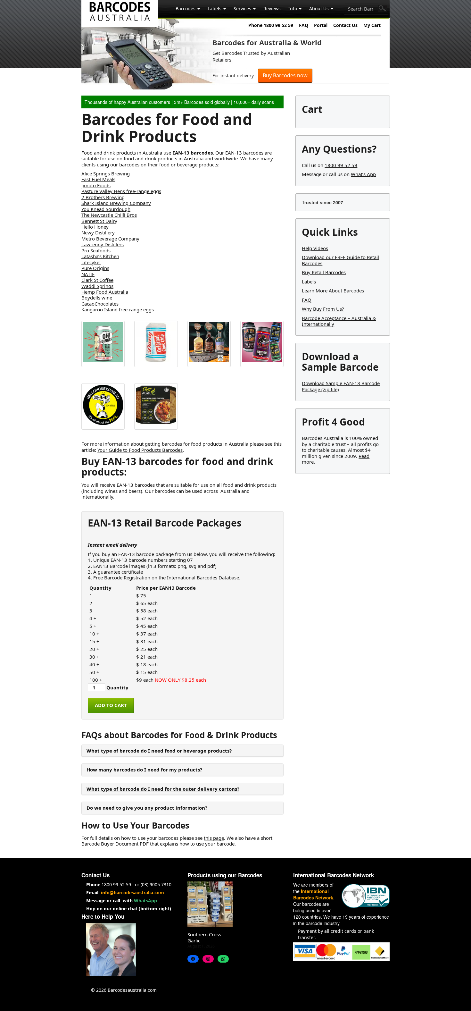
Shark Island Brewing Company (116, 203)
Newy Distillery (98, 232)
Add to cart (111, 705)
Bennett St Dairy (99, 221)
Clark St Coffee (97, 280)
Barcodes (186, 8)
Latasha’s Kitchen (100, 256)
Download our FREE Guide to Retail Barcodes (340, 260)
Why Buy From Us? (323, 309)
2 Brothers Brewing (103, 197)
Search (382, 9)
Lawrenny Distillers (102, 244)
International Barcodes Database (203, 577)
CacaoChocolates (100, 303)
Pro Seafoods (96, 250)
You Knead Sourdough (105, 209)
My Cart (372, 25)
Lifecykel (91, 262)
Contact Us (345, 25)
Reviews (272, 8)
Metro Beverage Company (110, 238)
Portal (320, 25)
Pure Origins (95, 268)
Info (293, 8)
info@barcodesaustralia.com (132, 892)
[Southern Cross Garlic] (210, 904)
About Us (319, 8)
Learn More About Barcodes (333, 290)
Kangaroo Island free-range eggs (117, 309)
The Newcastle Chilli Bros (109, 215)
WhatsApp (145, 900)
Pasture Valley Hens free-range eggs (121, 191)
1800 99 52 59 (341, 165)
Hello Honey (95, 226)
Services (243, 8)
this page (214, 838)
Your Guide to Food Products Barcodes (140, 450)
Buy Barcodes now (285, 75)
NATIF (88, 274)
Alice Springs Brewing (105, 173)
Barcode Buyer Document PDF (115, 843)
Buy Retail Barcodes (324, 272)
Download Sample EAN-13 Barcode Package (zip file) (341, 386)
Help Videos (315, 248)
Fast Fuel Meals (98, 179)
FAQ (303, 25)
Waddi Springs (97, 286)
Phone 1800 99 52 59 (270, 25)
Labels (215, 8)
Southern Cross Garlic (204, 937)
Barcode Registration (128, 577)
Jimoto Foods (96, 185)
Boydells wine (96, 297)
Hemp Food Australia (104, 292)
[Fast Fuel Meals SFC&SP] (156, 406)
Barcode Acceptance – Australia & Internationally (339, 321)
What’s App (363, 174)
